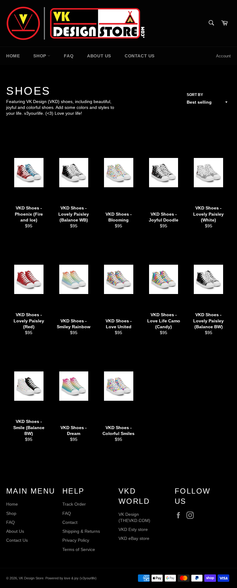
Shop (40, 55)
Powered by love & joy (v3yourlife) (71, 578)
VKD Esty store (133, 529)
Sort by (195, 95)
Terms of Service (78, 549)
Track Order (74, 504)
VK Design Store (31, 578)
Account (223, 56)
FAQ (68, 55)
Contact (69, 522)
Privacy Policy (75, 540)
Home (13, 55)
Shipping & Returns (81, 531)
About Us (99, 55)
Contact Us (140, 55)
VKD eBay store (133, 538)
